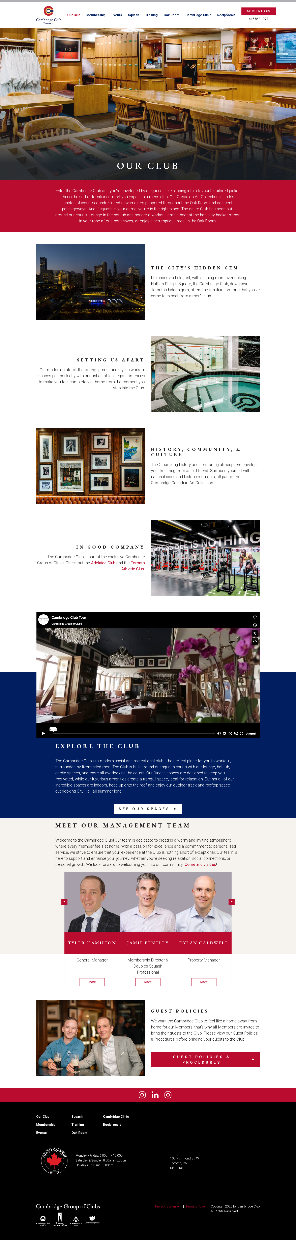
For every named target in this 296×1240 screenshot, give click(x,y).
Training (151, 15)
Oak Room (171, 15)
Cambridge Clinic (198, 15)
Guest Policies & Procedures (202, 1059)
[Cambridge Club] (48, 15)
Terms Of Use (195, 1206)
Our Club (73, 15)
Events (117, 15)
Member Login (258, 11)
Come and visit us (200, 864)
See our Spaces (144, 809)
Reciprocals (226, 15)
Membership (96, 15)
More (92, 982)
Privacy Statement (168, 1206)
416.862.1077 (258, 19)
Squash (133, 15)
